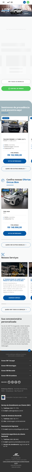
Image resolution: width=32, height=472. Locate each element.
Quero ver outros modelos (15, 169)
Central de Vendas (17, 88)
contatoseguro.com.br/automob (16, 421)
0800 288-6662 (14, 439)
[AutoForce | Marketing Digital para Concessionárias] (16, 454)
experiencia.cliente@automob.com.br (18, 442)
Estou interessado (14, 161)
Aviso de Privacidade (16, 465)
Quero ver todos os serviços (15, 309)
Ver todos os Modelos (16, 81)
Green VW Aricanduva (9, 376)
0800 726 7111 (14, 419)
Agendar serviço (14, 298)
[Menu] (3, 2)
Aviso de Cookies (16, 467)
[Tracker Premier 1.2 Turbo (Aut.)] (14, 126)
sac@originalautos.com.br (15, 411)
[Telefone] (24, 2)
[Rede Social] (9, 382)
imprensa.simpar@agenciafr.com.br (18, 429)
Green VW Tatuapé (8, 361)
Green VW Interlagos (8, 366)
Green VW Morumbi (8, 371)
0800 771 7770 (14, 408)
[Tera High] (14, 198)
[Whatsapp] (28, 2)
